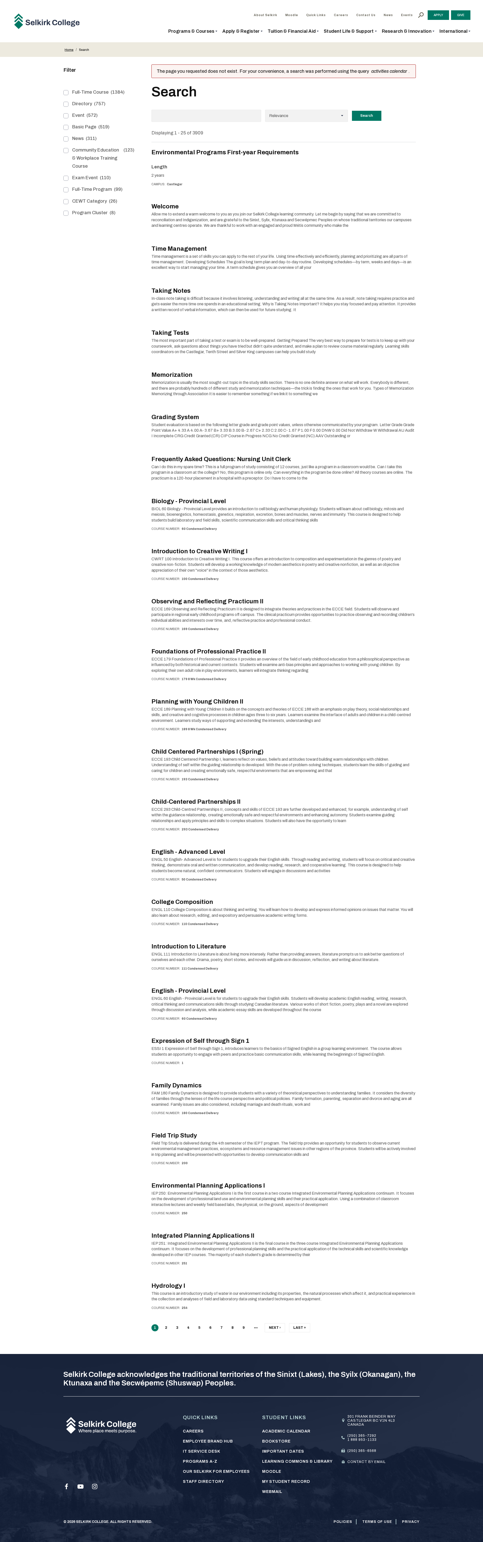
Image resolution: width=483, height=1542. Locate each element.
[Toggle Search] (421, 15)
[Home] (49, 21)
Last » (299, 1329)
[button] (193, 31)
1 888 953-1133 (362, 1440)
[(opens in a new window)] (66, 1487)
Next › (275, 1329)
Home (69, 50)
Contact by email (366, 1462)
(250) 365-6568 (361, 1451)
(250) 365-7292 (361, 1436)
